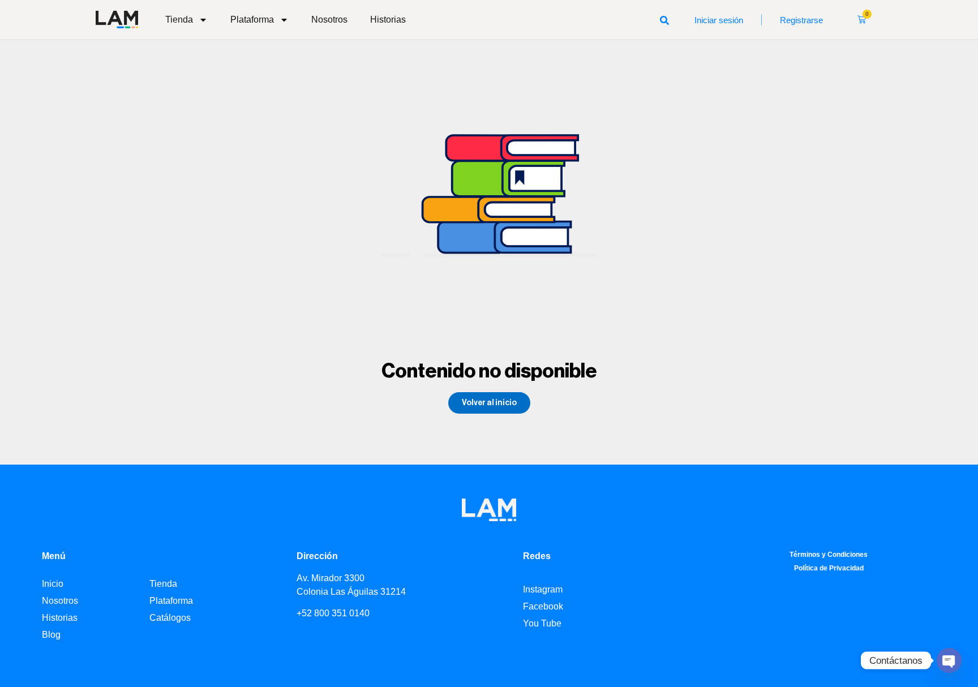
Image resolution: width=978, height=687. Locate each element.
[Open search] (664, 20)
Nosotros (329, 19)
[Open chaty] (949, 660)
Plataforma (252, 19)
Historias (388, 19)
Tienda (179, 19)
